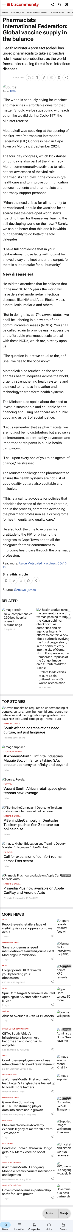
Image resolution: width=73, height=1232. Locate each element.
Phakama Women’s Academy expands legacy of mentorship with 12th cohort (27, 1129)
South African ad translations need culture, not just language (31, 730)
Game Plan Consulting (12, 1114)
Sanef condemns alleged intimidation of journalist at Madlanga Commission (28, 951)
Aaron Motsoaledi (31, 563)
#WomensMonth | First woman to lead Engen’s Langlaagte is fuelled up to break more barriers (28, 1083)
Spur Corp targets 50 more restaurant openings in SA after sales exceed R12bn (28, 997)
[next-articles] (69, 614)
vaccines (50, 563)
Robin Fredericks (10, 1179)
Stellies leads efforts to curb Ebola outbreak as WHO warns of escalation (52, 677)
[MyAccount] (67, 4)
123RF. (13, 91)
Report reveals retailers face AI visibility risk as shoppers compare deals (27, 928)
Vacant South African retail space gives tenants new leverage (35, 790)
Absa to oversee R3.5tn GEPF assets (28, 1016)
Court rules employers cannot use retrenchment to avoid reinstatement (28, 1062)
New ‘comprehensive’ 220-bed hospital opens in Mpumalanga (18, 619)
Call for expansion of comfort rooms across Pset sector (32, 858)
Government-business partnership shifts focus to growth (26, 1192)
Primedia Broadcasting (14, 898)
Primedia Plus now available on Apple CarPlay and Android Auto (34, 890)
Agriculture (57, 12)
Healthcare (17, 12)
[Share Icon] (52, 936)
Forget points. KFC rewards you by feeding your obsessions (21, 974)
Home (5, 12)
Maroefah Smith (10, 1091)
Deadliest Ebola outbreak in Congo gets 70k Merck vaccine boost (27, 1150)
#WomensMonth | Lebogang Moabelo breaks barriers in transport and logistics (28, 1171)
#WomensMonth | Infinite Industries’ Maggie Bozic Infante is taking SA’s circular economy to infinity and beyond (36, 760)
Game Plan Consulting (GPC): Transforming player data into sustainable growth (22, 1106)
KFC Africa (7, 982)
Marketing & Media (37, 12)
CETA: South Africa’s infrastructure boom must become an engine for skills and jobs (22, 1039)
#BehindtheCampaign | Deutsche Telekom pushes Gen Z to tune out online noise (31, 824)
